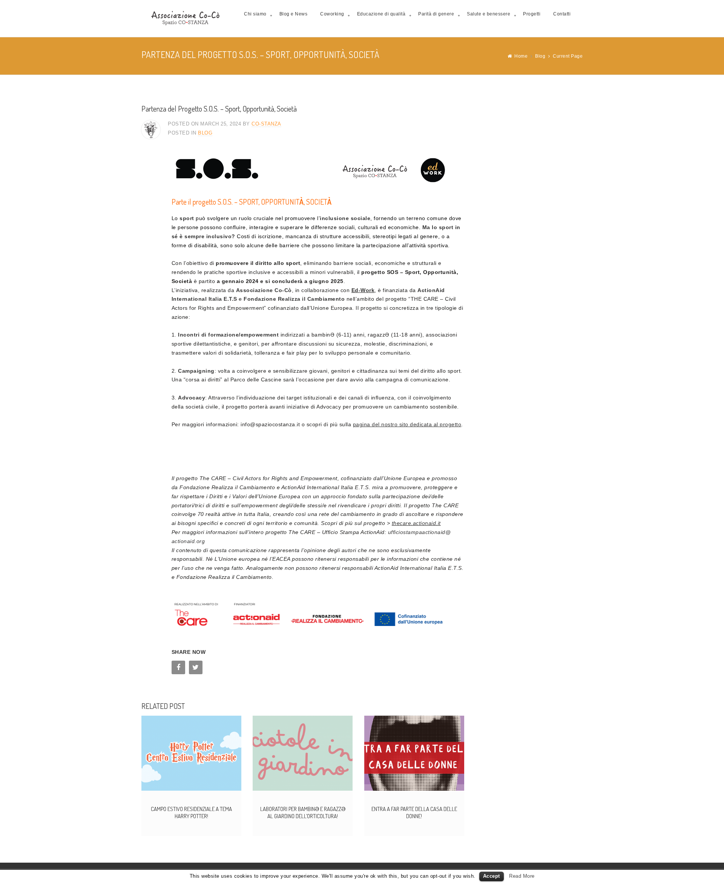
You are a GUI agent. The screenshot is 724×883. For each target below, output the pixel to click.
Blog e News (293, 14)
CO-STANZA (266, 124)
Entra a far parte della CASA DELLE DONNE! (414, 812)
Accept (491, 876)
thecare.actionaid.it (416, 523)
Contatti (562, 14)
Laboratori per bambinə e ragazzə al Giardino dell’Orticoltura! (302, 812)
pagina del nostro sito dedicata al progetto (407, 424)
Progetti (531, 14)
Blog (540, 56)
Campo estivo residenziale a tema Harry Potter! (191, 812)
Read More (522, 876)
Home (521, 56)
